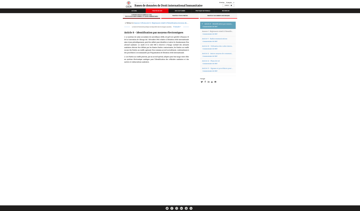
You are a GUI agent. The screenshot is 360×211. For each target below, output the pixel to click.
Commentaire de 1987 (209, 26)
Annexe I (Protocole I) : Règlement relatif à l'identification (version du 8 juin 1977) (165, 23)
